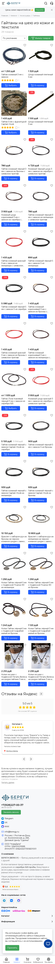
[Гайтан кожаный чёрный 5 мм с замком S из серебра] (14, 288)
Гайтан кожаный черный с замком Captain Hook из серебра (13, 447)
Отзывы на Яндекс (19, 694)
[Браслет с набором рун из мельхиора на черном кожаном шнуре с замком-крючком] (41, 518)
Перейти (39, 10)
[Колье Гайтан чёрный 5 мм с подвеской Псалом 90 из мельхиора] (14, 564)
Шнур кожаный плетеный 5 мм (40, 75)
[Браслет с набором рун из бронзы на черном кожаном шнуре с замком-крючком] (14, 518)
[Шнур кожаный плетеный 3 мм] (41, 103)
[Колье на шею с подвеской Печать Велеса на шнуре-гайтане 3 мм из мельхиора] (41, 656)
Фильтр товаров (42, 38)
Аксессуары (25, 16)
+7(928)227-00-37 (12, 805)
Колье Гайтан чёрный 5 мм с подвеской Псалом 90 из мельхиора (14, 585)
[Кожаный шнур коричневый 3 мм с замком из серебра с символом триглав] (14, 196)
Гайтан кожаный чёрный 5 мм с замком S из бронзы (40, 445)
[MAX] (19, 900)
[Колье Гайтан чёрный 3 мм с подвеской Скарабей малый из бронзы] (41, 610)
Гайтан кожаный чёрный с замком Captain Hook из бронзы (40, 493)
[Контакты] (52, 3)
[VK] (11, 900)
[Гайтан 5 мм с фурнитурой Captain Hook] (14, 103)
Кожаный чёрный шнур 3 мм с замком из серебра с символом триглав (40, 171)
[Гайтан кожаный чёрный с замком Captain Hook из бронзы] (41, 472)
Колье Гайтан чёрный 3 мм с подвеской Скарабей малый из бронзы (41, 631)
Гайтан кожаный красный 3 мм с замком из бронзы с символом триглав (14, 355)
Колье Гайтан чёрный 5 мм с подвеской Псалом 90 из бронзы (40, 585)
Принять (12, 947)
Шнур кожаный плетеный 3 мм (40, 123)
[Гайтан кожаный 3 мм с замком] (14, 56)
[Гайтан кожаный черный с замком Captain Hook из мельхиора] (14, 472)
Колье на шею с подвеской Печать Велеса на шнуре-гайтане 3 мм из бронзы (14, 676)
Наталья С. (17, 724)
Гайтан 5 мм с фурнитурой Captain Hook (13, 123)
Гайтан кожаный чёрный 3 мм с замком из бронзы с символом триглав (13, 171)
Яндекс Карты (12, 751)
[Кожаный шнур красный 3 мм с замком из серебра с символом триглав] (41, 380)
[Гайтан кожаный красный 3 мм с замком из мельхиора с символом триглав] (14, 242)
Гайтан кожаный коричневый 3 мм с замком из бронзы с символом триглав (37, 309)
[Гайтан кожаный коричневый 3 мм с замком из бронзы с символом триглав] (41, 288)
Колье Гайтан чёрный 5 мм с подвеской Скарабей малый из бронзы (14, 631)
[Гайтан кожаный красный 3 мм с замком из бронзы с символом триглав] (14, 334)
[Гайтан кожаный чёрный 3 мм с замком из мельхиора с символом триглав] (41, 196)
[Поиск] (46, 3)
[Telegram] (4, 900)
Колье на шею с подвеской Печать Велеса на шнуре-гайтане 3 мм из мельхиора (41, 676)
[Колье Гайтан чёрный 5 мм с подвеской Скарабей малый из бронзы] (14, 610)
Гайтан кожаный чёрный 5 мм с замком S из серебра (13, 308)
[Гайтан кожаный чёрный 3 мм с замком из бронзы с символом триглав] (14, 150)
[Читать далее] (7, 783)
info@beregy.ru (12, 832)
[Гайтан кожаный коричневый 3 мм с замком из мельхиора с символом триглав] (41, 334)
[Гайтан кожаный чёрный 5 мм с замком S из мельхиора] (41, 242)
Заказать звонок (11, 812)
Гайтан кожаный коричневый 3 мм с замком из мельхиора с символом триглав (39, 355)
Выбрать (12, 85)
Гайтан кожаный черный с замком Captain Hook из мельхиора (13, 493)
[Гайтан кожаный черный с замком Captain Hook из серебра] (14, 426)
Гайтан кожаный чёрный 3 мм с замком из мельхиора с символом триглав (40, 217)
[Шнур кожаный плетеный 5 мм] (41, 56)
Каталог (14, 16)
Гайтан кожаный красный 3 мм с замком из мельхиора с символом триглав (13, 263)
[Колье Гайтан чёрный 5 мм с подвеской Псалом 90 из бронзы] (41, 564)
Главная (4, 16)
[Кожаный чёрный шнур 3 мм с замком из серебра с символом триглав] (41, 150)
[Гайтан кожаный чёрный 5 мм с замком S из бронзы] (41, 426)
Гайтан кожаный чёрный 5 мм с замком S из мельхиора (40, 263)
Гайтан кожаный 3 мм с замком (12, 75)
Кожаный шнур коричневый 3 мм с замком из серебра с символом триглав (11, 217)
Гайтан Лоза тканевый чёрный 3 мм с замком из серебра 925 (13, 401)
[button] (24, 759)
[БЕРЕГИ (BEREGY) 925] (13, 3)
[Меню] (3, 3)
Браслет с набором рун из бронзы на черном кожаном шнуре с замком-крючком (14, 539)
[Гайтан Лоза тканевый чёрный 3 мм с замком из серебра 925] (14, 380)
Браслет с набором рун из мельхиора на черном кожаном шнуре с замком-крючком (41, 539)
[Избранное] (25, 45)
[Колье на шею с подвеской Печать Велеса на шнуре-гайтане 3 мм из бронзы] (14, 656)
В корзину (39, 85)
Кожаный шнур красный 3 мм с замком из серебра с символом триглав (40, 401)
